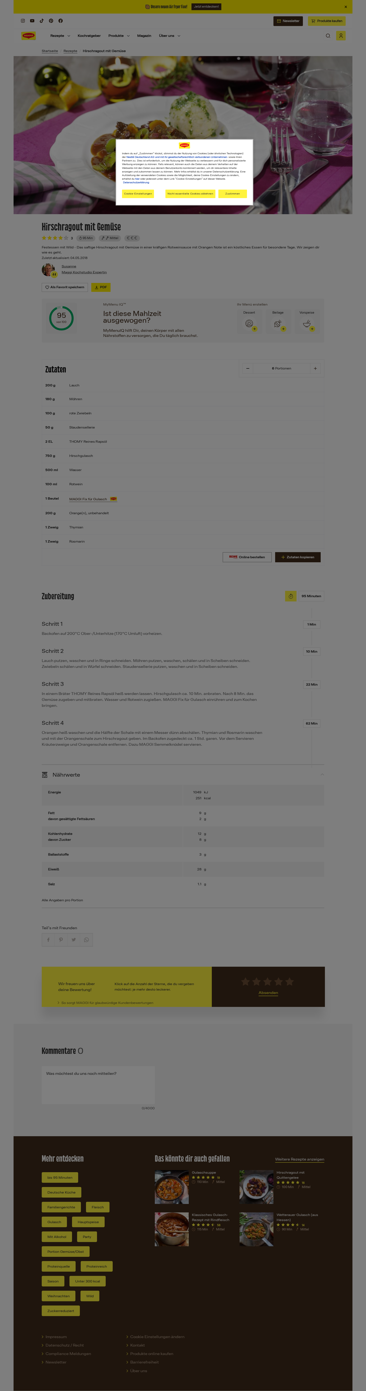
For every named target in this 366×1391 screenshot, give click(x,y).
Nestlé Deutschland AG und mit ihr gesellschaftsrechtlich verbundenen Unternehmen (176, 157)
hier (137, 178)
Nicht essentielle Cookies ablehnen (190, 193)
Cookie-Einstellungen (138, 193)
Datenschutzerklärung (136, 182)
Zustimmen (232, 193)
